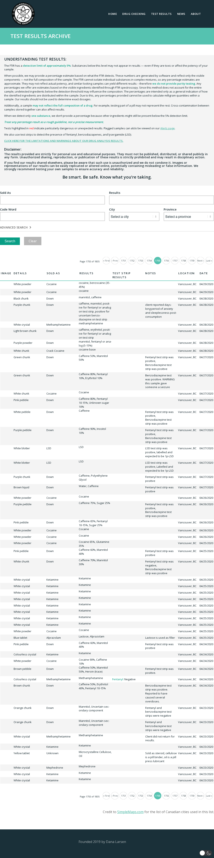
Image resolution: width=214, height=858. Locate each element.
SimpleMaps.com (130, 812)
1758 (183, 260)
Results (114, 193)
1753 (140, 260)
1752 (132, 260)
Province (170, 209)
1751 (123, 260)
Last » (209, 260)
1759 (192, 260)
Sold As (5, 193)
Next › (200, 260)
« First (106, 260)
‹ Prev (115, 260)
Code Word (8, 209)
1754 (149, 260)
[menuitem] (113, 14)
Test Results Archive (40, 36)
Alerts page (167, 128)
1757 (174, 260)
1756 (166, 260)
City (112, 209)
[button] (205, 853)
